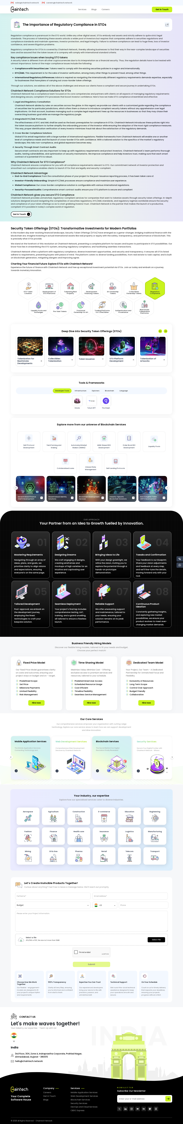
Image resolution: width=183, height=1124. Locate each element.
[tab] (14, 1037)
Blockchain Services (80, 1099)
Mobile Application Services (84, 1092)
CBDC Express (77, 1110)
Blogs (94, 9)
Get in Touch (19, 214)
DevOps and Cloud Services (84, 1106)
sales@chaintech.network (27, 2)
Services (82, 9)
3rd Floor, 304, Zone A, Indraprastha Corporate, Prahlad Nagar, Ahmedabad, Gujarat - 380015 (48, 1055)
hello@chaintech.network (29, 1061)
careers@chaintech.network (59, 2)
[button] (165, 331)
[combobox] (52, 906)
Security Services (79, 1103)
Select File (156, 939)
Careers (106, 9)
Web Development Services (84, 1096)
